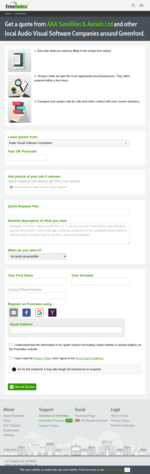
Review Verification (123, 425)
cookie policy (113, 469)
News (7, 420)
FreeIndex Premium (51, 420)
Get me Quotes (22, 387)
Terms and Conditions (89, 358)
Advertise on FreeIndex (54, 415)
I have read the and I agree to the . (59, 358)
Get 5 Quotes (12, 425)
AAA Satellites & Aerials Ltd (80, 24)
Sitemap (8, 435)
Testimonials (11, 430)
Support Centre (48, 425)
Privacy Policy (43, 358)
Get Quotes (20, 13)
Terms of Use (119, 415)
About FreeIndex (13, 415)
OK (127, 470)
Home (8, 13)
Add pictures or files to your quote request (38, 187)
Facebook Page (85, 415)
